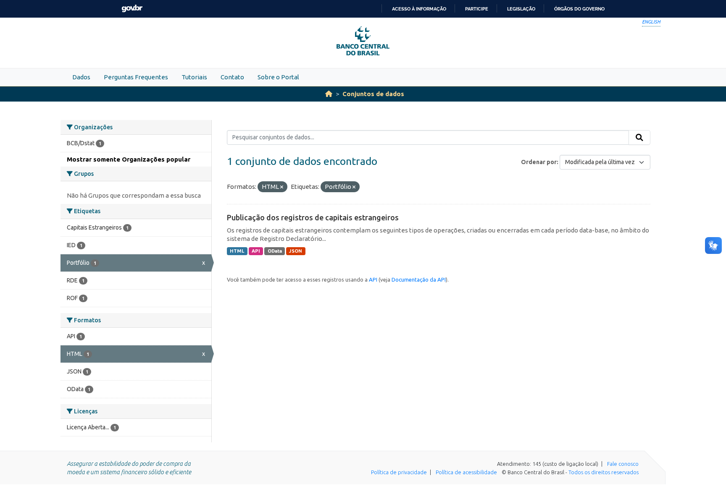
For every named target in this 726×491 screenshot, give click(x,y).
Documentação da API (419, 279)
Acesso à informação (419, 9)
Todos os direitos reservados (603, 472)
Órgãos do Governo (579, 9)
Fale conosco (623, 464)
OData (275, 250)
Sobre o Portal (278, 77)
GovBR (131, 9)
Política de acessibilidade (466, 472)
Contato (232, 77)
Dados (81, 77)
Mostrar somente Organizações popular (128, 159)
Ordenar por (539, 162)
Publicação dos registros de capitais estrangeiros (313, 217)
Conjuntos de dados (373, 93)
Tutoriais (194, 77)
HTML (237, 250)
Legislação (521, 9)
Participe (476, 9)
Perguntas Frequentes (136, 77)
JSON (295, 250)
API (256, 250)
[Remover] (281, 187)
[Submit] (639, 137)
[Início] (328, 93)
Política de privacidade (399, 472)
